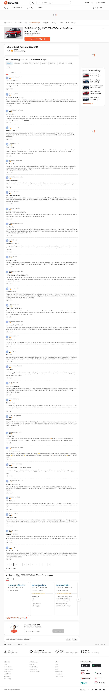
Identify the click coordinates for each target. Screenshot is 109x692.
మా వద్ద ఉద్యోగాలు (7, 666)
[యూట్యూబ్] (96, 689)
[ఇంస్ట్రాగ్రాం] (100, 689)
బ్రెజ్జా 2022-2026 (8, 22)
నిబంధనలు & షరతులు (8, 669)
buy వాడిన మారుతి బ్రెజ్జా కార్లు (37, 39)
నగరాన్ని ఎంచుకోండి (98, 7)
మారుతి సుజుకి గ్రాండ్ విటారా (96, 85)
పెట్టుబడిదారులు (7, 676)
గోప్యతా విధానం (7, 671)
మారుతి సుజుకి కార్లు (87, 103)
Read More (27, 103)
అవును (68, 639)
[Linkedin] (104, 689)
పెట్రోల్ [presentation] (7, 578)
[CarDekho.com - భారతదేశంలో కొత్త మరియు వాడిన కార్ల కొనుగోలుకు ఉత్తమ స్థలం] (11, 3)
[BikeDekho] (85, 673)
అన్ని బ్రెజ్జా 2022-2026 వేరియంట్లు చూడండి (15, 617)
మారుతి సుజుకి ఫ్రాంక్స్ (95, 80)
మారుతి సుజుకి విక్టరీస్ (95, 91)
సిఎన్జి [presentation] (13, 578)
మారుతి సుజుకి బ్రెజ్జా (94, 74)
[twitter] (92, 689)
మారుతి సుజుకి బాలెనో (95, 97)
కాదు (75, 639)
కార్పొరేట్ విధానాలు (7, 673)
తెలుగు (86, 2)
